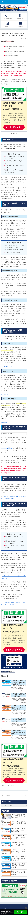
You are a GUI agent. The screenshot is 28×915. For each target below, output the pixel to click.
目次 (12, 133)
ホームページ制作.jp (6, 448)
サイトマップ (21, 908)
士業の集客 (5, 671)
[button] (25, 796)
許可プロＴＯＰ (7, 908)
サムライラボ (4, 394)
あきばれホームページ (7, 366)
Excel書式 (20, 912)
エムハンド (4, 422)
